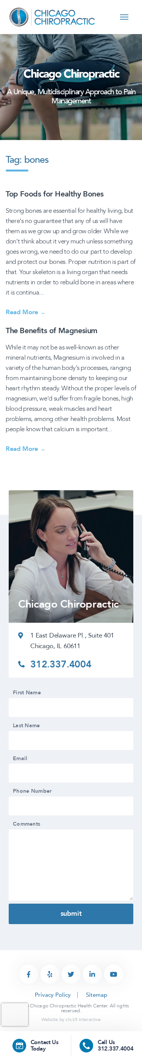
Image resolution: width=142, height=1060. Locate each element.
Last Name (26, 725)
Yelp (50, 974)
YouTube (113, 974)
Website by (71, 1019)
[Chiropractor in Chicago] (52, 16)
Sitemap (96, 995)
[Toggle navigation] (124, 17)
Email (20, 758)
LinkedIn (92, 974)
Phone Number (32, 791)
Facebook (28, 974)
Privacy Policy (53, 995)
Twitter (71, 974)
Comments (26, 824)
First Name (27, 692)
